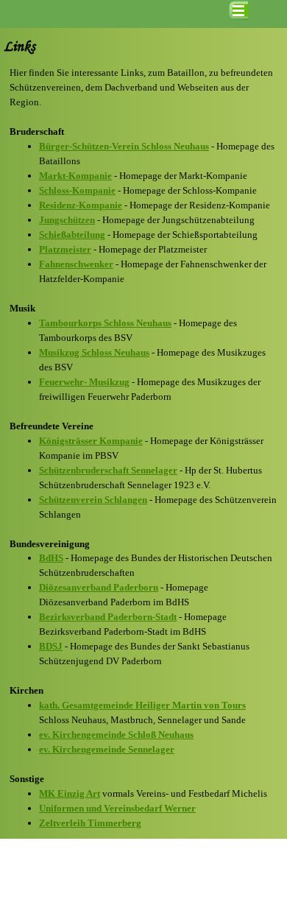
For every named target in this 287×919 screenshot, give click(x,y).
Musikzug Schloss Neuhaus (94, 352)
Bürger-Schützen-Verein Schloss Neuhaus (124, 146)
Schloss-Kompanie (77, 190)
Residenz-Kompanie (80, 205)
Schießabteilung (72, 234)
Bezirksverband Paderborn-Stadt (108, 616)
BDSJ (51, 646)
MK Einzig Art (69, 793)
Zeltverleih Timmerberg (90, 822)
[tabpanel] (143, 448)
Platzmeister (65, 249)
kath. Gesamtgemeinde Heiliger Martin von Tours (142, 705)
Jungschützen (67, 219)
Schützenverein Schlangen (93, 499)
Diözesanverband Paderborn (98, 587)
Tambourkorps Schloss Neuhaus (105, 322)
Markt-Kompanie (75, 175)
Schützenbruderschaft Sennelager (108, 470)
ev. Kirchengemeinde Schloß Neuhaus (116, 734)
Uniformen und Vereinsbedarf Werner (117, 808)
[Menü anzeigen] (238, 10)
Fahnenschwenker (76, 264)
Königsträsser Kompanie (91, 440)
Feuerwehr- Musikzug (84, 381)
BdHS (51, 557)
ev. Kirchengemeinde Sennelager (106, 749)
